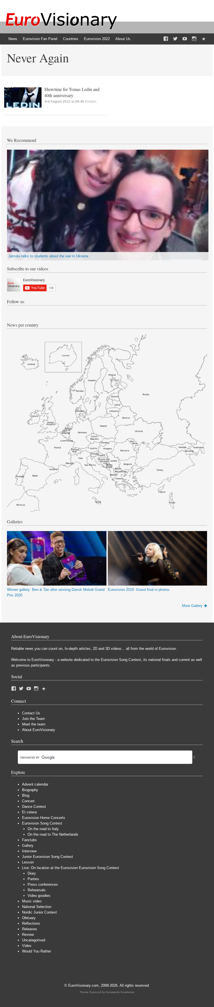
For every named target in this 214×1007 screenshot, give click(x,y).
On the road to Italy (43, 829)
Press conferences (43, 884)
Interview (29, 851)
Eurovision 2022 (97, 39)
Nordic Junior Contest (39, 912)
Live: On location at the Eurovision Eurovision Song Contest (70, 868)
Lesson (28, 862)
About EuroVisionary (38, 730)
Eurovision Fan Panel (40, 39)
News (12, 39)
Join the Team (33, 719)
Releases (29, 929)
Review (28, 934)
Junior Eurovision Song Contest (47, 857)
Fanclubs (29, 840)
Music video (32, 901)
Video (26, 946)
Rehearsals (37, 890)
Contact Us (31, 713)
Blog (25, 795)
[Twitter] (175, 39)
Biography (30, 790)
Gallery (27, 845)
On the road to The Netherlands (53, 834)
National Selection (36, 907)
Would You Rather (36, 951)
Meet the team (33, 724)
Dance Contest (34, 806)
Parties (33, 879)
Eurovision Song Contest (42, 823)
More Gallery (192, 606)
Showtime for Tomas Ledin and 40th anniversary (71, 92)
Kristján (90, 101)
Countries (70, 39)
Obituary (29, 918)
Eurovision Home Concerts (43, 818)
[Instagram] (194, 39)
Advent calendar (35, 784)
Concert (28, 801)
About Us (122, 39)
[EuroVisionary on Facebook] (166, 39)
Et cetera (29, 812)
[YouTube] (184, 39)
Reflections (31, 923)
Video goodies (39, 896)
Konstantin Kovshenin (120, 992)
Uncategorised (33, 940)
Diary (32, 873)
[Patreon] (203, 39)
